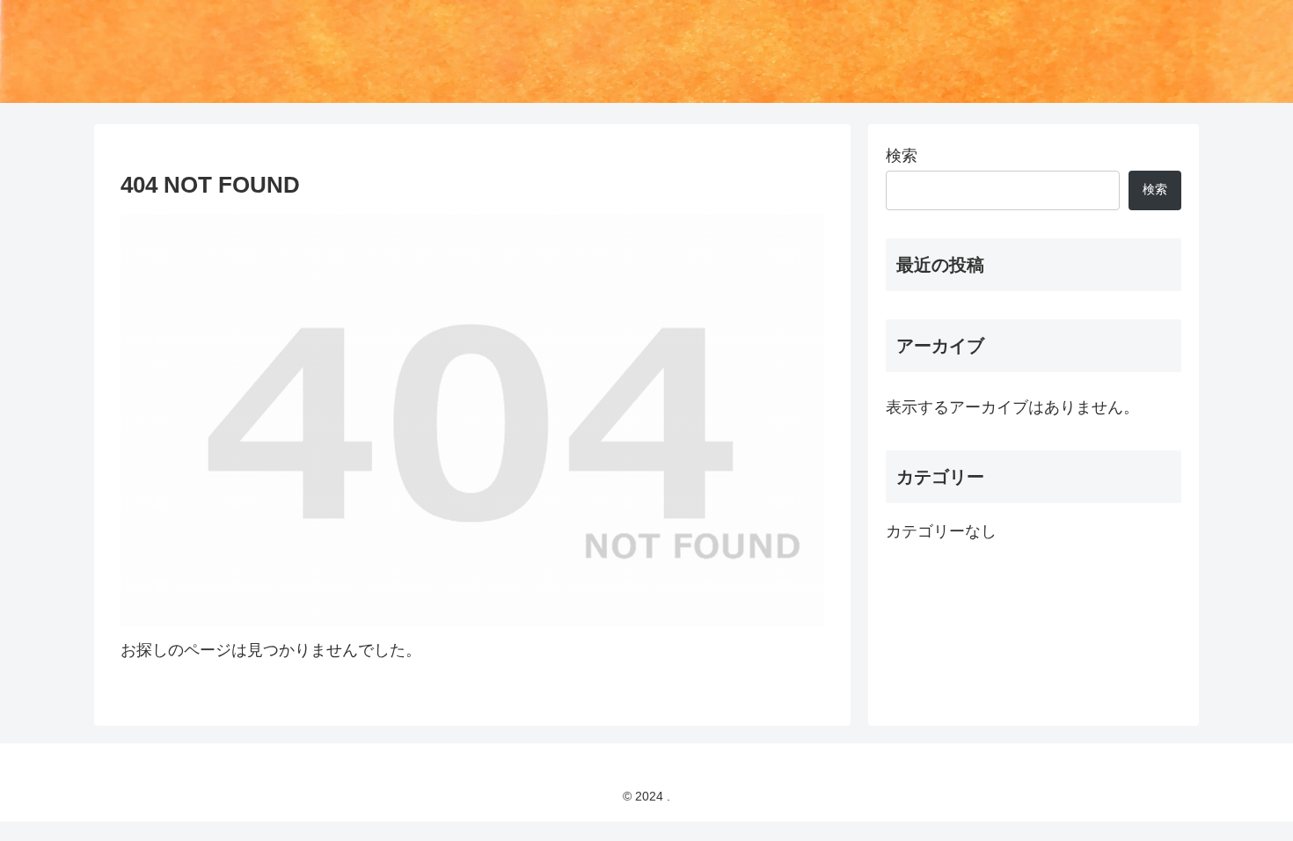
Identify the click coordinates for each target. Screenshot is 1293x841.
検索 (901, 156)
